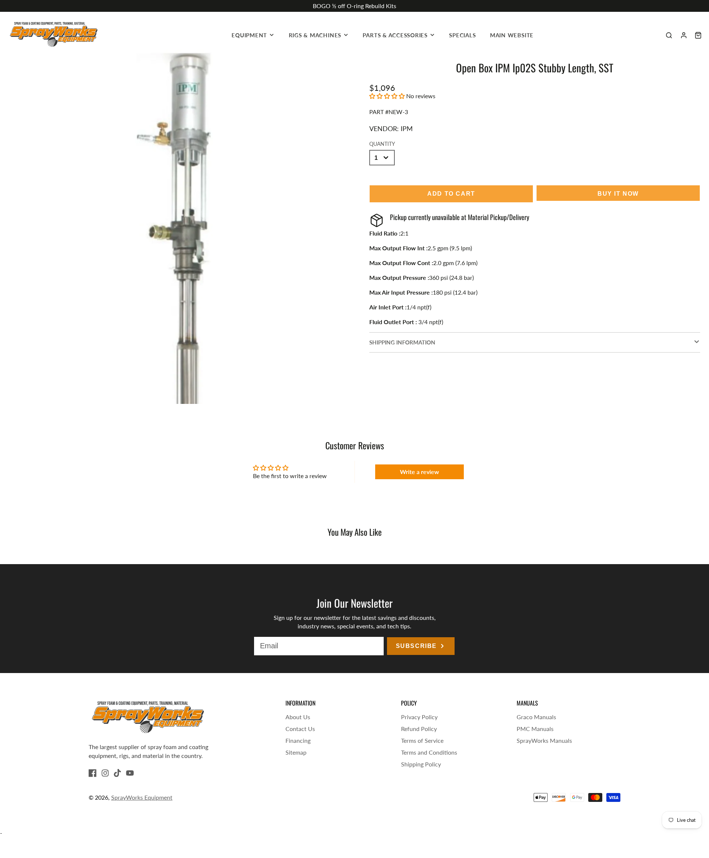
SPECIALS (462, 35)
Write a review (419, 471)
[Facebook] (93, 773)
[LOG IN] (683, 35)
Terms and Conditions (429, 752)
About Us (297, 716)
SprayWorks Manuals (544, 740)
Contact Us (300, 728)
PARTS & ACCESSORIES (395, 35)
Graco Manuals (536, 716)
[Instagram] (105, 773)
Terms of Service (422, 740)
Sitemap (295, 752)
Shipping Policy (421, 764)
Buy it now (618, 194)
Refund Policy (419, 728)
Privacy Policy (419, 716)
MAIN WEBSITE (512, 35)
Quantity (382, 144)
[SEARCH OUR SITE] (668, 35)
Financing (298, 740)
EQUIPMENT (249, 35)
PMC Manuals (535, 728)
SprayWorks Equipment (141, 797)
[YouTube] (130, 773)
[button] (387, 95)
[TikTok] (117, 773)
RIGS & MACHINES (315, 35)
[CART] (698, 35)
